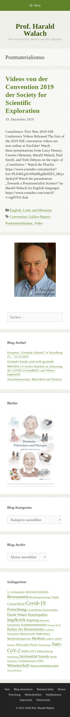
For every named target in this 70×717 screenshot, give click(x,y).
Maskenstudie (28, 633)
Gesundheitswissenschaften (42, 609)
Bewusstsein (18, 596)
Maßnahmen (43, 633)
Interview (44, 620)
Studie (53, 656)
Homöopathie (38, 615)
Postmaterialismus (18, 223)
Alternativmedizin (36, 592)
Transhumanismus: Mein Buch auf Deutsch (34, 379)
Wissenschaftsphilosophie (44, 665)
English (15, 210)
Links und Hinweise (37, 210)
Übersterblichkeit (14, 670)
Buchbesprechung (39, 597)
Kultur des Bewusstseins (25, 629)
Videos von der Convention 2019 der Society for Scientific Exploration (29, 95)
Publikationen (53, 694)
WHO (40, 660)
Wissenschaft (18, 665)
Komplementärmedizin (34, 624)
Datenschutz (43, 699)
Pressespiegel (44, 644)
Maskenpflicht (13, 634)
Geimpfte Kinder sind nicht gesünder (30, 361)
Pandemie (11, 645)
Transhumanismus (27, 661)
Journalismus (13, 625)
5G (8, 592)
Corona (54, 597)
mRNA (58, 639)
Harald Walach (17, 615)
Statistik (43, 656)
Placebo (34, 644)
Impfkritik (16, 619)
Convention (18, 217)
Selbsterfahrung (45, 651)
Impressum (26, 699)
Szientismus (12, 661)
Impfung (32, 620)
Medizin (38, 638)
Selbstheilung (13, 657)
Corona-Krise (16, 604)
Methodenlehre (33, 694)
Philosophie (22, 644)
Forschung (17, 609)
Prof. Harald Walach (35, 29)
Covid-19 (35, 603)
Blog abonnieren (23, 689)
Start (7, 689)
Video (38, 223)
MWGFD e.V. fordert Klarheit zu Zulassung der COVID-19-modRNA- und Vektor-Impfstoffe (34, 370)
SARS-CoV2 (28, 651)
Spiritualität (28, 656)
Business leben (45, 689)
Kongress (51, 625)
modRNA (50, 639)
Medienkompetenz (19, 638)
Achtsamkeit (18, 592)
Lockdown (49, 629)
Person (62, 689)
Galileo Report (39, 217)
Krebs (58, 625)
